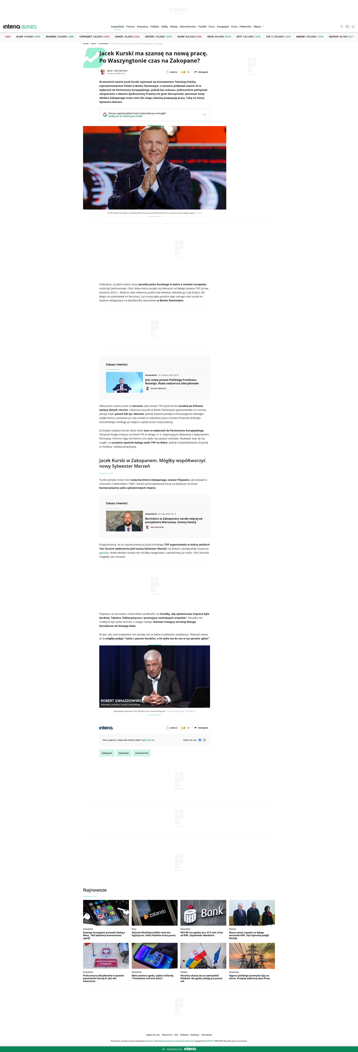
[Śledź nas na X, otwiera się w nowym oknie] (204, 740)
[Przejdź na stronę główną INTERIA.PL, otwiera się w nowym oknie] (12, 26)
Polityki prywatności (166, 1041)
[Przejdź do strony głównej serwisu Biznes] (29, 26)
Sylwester (124, 753)
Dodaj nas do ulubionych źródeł (137, 116)
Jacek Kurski (141, 753)
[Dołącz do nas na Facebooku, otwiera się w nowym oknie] (200, 740)
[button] (164, 26)
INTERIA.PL (209, 1041)
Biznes (93, 44)
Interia (86, 44)
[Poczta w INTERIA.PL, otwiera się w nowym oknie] (347, 26)
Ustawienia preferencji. (184, 1041)
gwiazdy (104, 552)
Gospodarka (103, 44)
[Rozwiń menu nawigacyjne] (353, 26)
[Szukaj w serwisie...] (342, 26)
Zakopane (107, 753)
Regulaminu (149, 1041)
